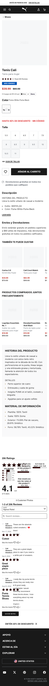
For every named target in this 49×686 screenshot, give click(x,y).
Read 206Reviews (21, 79)
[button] (9, 471)
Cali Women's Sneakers (8, 526)
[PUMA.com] (24, 9)
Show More (10, 614)
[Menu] (4, 9)
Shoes (8, 17)
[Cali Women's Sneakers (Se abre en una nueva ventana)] (3, 526)
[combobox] (24, 508)
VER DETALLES (34, 3)
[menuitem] (4, 672)
